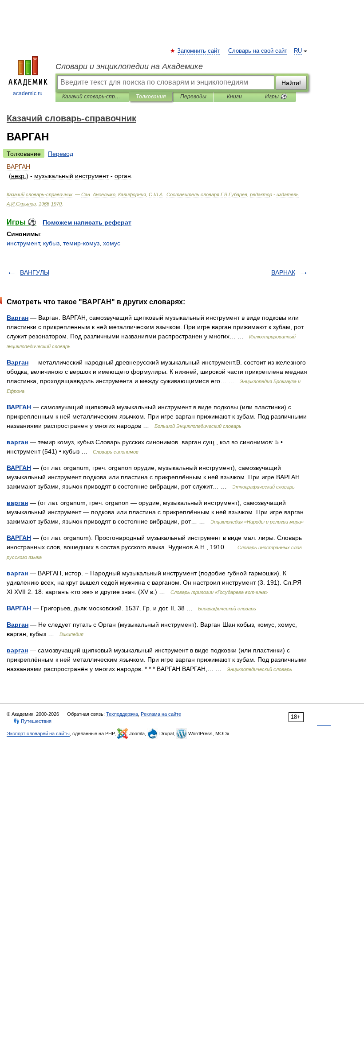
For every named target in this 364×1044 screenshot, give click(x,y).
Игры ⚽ (276, 96)
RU (298, 51)
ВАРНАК (283, 272)
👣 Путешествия (32, 721)
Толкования (151, 96)
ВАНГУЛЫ (34, 272)
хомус (111, 243)
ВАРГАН (19, 407)
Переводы (193, 96)
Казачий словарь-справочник (92, 96)
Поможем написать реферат (87, 222)
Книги (234, 96)
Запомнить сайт (199, 51)
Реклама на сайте (161, 714)
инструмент (23, 243)
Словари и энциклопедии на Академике (129, 66)
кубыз (51, 243)
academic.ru (28, 93)
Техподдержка (122, 714)
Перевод (60, 153)
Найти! (291, 82)
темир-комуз (81, 243)
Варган (17, 317)
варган (17, 442)
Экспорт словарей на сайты (38, 733)
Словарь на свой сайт (257, 51)
